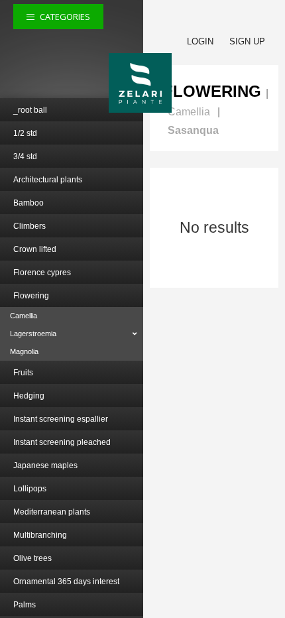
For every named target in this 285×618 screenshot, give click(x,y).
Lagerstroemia (33, 334)
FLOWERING (212, 91)
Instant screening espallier (60, 419)
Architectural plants (47, 179)
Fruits (23, 372)
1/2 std (25, 133)
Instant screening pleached (62, 442)
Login (200, 41)
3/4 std (25, 156)
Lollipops (29, 488)
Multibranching (40, 535)
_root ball (30, 110)
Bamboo (28, 203)
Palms (24, 604)
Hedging (28, 396)
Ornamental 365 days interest (66, 581)
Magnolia (24, 351)
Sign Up (247, 41)
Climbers (29, 226)
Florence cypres (42, 272)
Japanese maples (45, 465)
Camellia (23, 316)
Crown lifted (34, 249)
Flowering (31, 295)
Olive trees (32, 558)
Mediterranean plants (51, 512)
